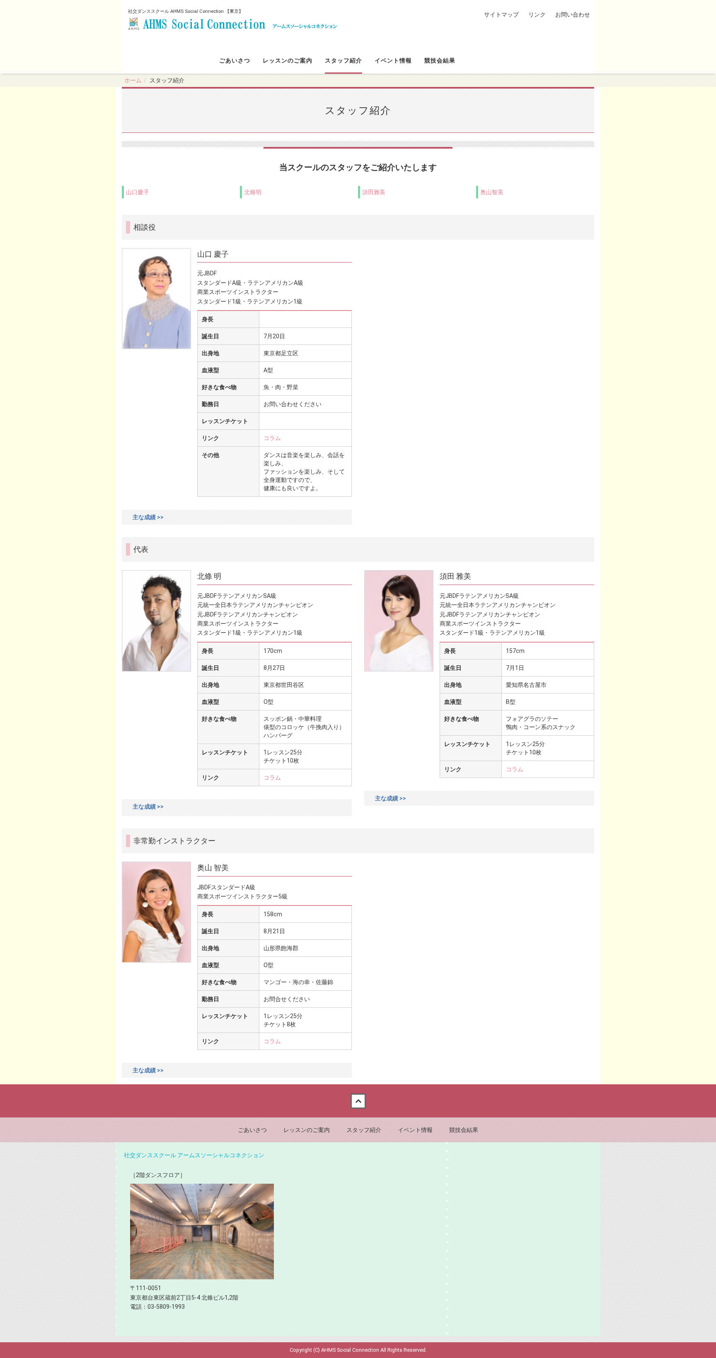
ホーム (133, 80)
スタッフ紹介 (343, 60)
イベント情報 (393, 60)
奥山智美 (491, 192)
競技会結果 (439, 60)
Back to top (358, 1100)
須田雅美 (373, 192)
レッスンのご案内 (287, 60)
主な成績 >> (148, 517)
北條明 (252, 192)
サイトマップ (501, 14)
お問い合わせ (572, 14)
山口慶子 (137, 192)
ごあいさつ (234, 60)
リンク (537, 14)
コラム (272, 438)
